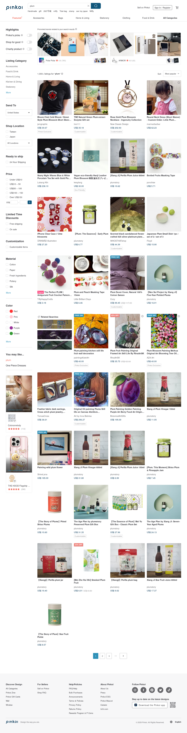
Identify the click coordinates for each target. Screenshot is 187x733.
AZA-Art (150, 357)
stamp (71, 11)
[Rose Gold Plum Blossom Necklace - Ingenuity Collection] (127, 97)
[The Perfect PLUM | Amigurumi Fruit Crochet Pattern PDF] (54, 272)
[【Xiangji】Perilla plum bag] (127, 560)
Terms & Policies (76, 701)
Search (96, 6)
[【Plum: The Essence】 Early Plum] (91, 214)
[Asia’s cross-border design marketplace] (14, 7)
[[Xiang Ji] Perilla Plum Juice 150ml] (127, 448)
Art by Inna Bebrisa (83, 415)
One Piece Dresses (16, 365)
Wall (7, 701)
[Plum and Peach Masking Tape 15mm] (91, 272)
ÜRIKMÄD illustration (47, 240)
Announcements (76, 697)
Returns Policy (75, 709)
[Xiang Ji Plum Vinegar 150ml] (164, 389)
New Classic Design (119, 123)
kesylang (78, 182)
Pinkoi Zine (10, 693)
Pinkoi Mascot (107, 701)
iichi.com (104, 709)
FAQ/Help (73, 689)
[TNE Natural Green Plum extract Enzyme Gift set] (91, 97)
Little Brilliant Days (82, 299)
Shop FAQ (41, 693)
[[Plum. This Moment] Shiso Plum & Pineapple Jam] (164, 448)
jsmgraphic (42, 123)
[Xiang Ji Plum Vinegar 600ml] (91, 448)
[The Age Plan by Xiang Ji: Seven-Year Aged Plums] (164, 502)
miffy (55, 11)
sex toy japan (82, 11)
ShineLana (42, 474)
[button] (30, 202)
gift (40, 11)
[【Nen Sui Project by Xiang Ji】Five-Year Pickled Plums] (164, 272)
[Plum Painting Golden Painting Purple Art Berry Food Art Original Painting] (127, 389)
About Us (104, 689)
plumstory (114, 182)
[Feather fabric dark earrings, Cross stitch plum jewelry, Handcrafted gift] (54, 389)
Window (9, 705)
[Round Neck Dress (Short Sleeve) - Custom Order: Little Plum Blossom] (164, 97)
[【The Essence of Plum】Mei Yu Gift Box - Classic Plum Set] (127, 502)
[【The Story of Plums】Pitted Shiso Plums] (54, 502)
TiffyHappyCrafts (45, 299)
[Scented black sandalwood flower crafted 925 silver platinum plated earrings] (127, 214)
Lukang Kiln (42, 182)
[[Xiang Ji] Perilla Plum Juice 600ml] (127, 156)
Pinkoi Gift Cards (13, 697)
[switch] (19, 35)
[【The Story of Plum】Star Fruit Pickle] (54, 614)
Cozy (112, 299)
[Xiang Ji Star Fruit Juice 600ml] (164, 560)
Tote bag (63, 11)
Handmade (32, 11)
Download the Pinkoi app (151, 705)
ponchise (151, 182)
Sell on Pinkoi (143, 7)
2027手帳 (47, 11)
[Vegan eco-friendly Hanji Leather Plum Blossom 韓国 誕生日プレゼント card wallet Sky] (91, 156)
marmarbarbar (153, 123)
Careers (104, 705)
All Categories (12, 689)
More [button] (8, 92)
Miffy (92, 11)
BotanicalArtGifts (118, 415)
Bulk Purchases (75, 693)
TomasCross (43, 415)
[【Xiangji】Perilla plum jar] (54, 560)
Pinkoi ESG (105, 697)
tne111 (77, 123)
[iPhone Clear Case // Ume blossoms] (54, 214)
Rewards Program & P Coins (81, 713)
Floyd (149, 240)
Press (103, 693)
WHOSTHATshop (118, 240)
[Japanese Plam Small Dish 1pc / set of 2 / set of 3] (164, 214)
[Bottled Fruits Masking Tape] (164, 156)
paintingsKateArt (81, 357)
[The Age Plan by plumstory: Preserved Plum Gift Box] (91, 502)
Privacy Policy (75, 705)
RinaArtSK (115, 357)
